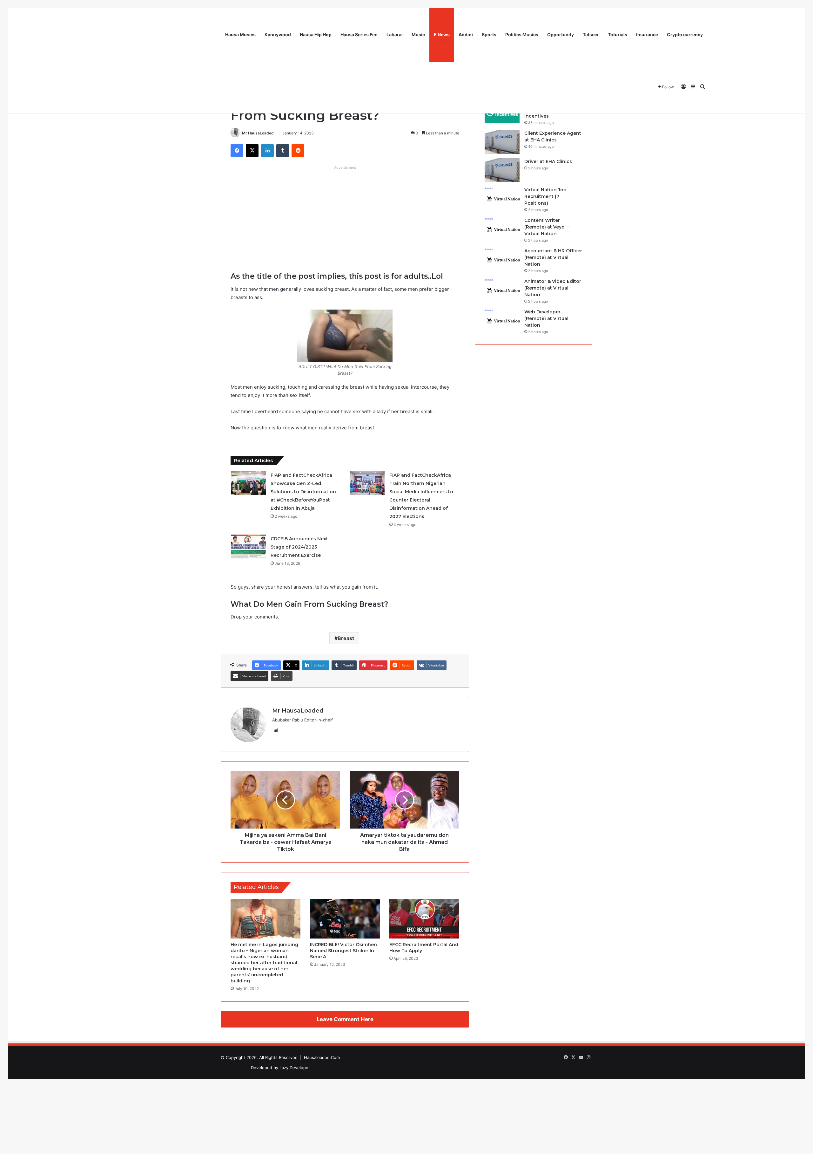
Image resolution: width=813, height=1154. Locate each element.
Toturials (617, 34)
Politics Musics (521, 34)
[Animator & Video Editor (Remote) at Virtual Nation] (502, 290)
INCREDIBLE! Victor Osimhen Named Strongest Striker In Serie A (343, 950)
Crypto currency (685, 34)
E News (442, 34)
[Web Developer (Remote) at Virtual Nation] (502, 320)
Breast (346, 638)
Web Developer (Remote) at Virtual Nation (546, 318)
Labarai (394, 34)
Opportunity (560, 34)
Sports (489, 34)
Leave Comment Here (345, 1019)
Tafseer (591, 34)
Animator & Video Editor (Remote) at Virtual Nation (552, 287)
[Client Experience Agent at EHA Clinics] (502, 142)
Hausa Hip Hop (316, 34)
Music (418, 34)
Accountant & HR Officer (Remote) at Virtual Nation (553, 257)
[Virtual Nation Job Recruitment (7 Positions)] (502, 198)
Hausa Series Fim (359, 34)
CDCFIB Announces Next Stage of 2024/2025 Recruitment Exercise (299, 547)
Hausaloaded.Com (322, 1057)
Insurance (647, 34)
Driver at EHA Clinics (548, 161)
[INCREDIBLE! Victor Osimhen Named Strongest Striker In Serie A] (345, 919)
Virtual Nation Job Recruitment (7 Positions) (545, 196)
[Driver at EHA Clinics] (502, 170)
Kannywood (278, 34)
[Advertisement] (345, 217)
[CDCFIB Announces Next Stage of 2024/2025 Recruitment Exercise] (248, 546)
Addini (466, 34)
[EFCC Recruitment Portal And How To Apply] (424, 919)
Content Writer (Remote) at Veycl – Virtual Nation (546, 226)
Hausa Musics (240, 34)
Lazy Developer (294, 1067)
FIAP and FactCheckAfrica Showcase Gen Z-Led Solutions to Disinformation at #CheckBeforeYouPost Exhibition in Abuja (303, 491)
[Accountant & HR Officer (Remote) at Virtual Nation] (502, 259)
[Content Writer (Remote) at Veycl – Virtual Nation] (502, 229)
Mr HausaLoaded (258, 133)
